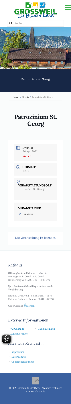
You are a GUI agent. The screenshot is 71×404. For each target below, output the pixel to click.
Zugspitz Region (19, 333)
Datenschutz (18, 356)
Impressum (17, 352)
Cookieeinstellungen (22, 361)
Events (25, 97)
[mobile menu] (66, 7)
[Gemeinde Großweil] (35, 10)
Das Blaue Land (46, 328)
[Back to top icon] (35, 380)
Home (16, 97)
